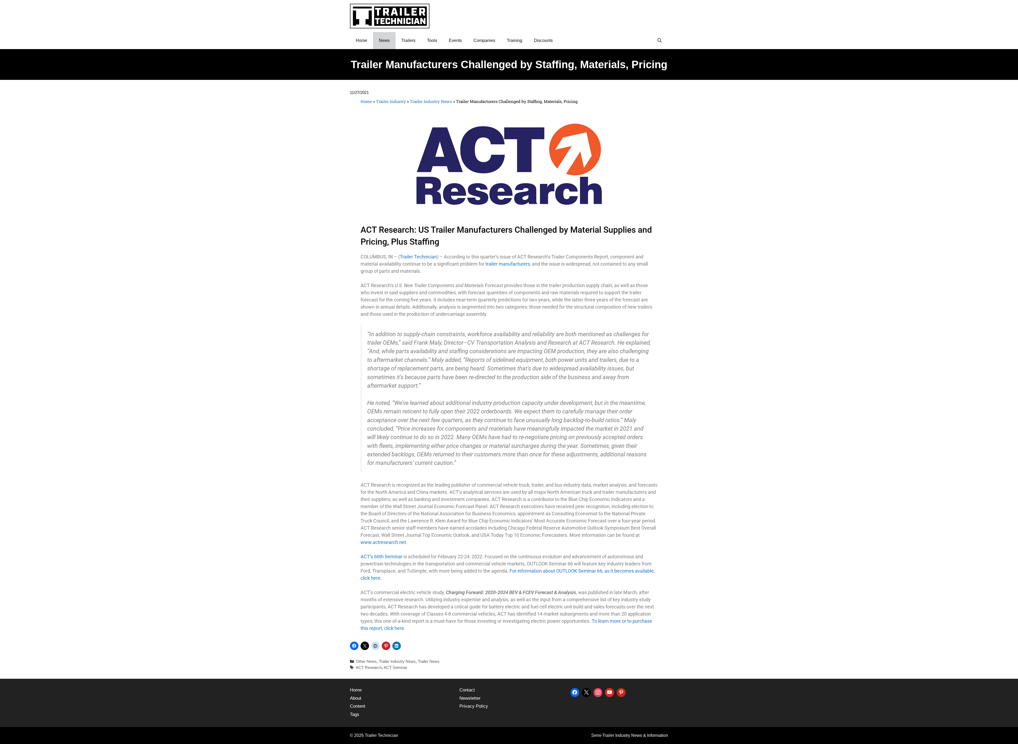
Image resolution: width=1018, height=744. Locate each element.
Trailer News (429, 661)
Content (357, 706)
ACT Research (369, 667)
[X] (586, 692)
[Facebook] (575, 692)
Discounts (543, 40)
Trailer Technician (418, 256)
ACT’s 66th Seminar (381, 556)
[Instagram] (598, 692)
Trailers (408, 40)
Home (361, 40)
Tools (432, 40)
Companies (484, 40)
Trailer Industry (391, 101)
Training (514, 40)
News (384, 40)
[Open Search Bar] (659, 40)
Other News (366, 661)
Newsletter (470, 698)
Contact (467, 690)
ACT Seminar (395, 667)
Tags (354, 714)
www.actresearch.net (383, 542)
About (355, 698)
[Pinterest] (621, 692)
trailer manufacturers (507, 264)
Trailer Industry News (431, 101)
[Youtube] (609, 692)
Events (455, 40)
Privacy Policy (473, 706)
